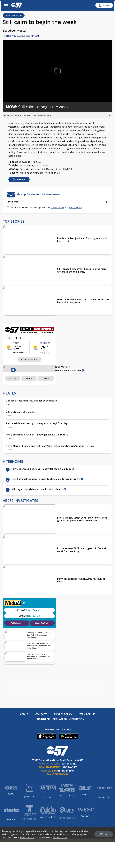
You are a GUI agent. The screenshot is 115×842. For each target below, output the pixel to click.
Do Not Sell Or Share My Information (60, 719)
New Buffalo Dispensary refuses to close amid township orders (46, 479)
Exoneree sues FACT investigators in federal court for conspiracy (81, 550)
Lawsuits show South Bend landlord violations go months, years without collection (82, 519)
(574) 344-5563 (69, 767)
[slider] (45, 99)
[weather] (9, 347)
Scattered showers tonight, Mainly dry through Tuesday (36, 423)
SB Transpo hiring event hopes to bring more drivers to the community (82, 270)
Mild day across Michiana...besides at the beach (31, 400)
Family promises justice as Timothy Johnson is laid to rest (82, 240)
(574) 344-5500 (66, 770)
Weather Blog (14, 15)
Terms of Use (57, 207)
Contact (41, 714)
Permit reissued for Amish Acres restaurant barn (81, 580)
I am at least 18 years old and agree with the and (46, 207)
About (24, 714)
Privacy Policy (75, 207)
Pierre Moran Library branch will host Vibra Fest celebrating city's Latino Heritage (50, 446)
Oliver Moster (17, 30)
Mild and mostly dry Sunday (20, 412)
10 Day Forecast (29, 359)
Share (106, 5)
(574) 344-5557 (68, 763)
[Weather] (29, 332)
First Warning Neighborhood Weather (68, 368)
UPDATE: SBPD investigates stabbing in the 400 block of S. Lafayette (83, 301)
